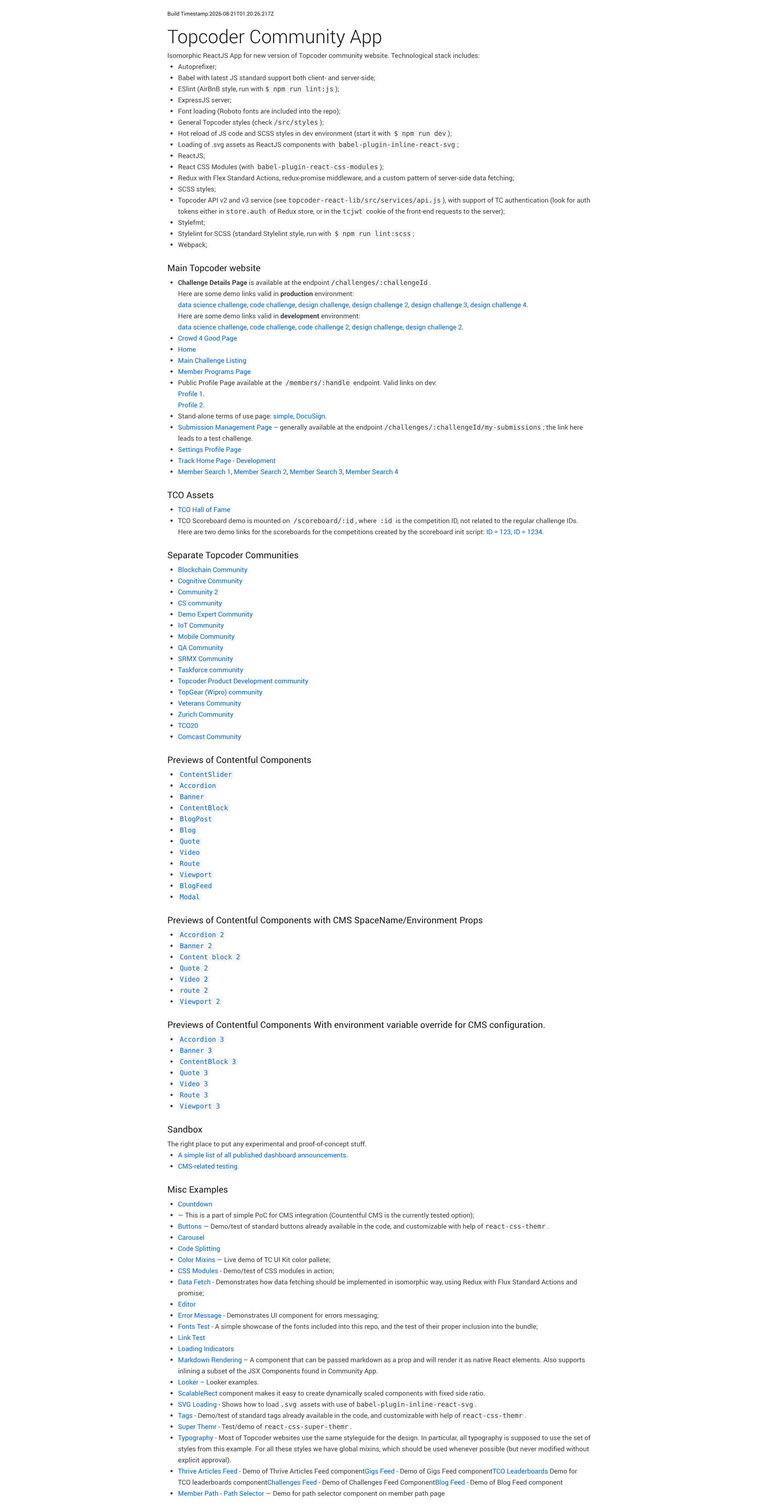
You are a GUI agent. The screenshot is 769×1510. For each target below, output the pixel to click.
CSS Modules (198, 1270)
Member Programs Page (214, 371)
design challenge (323, 304)
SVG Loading (197, 1404)
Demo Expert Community (215, 614)
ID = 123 (498, 532)
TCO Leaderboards (520, 1471)
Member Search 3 (316, 471)
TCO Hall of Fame (204, 509)
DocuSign (310, 416)
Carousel (191, 1237)
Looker (188, 1382)
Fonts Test (194, 1326)
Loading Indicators (206, 1348)
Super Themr (197, 1426)
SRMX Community (205, 658)
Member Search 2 (260, 471)
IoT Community (201, 625)
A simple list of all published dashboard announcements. (263, 1155)
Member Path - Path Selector (221, 1493)
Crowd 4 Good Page (207, 338)
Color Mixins (196, 1259)
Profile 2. (191, 405)
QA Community (200, 647)
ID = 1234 (528, 532)
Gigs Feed (380, 1471)
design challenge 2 (380, 304)
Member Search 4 (371, 471)
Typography (195, 1437)
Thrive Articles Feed (208, 1471)
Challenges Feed (292, 1482)
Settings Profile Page (209, 449)
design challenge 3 (439, 304)
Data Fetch (194, 1282)
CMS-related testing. (208, 1166)
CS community (200, 603)
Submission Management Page (225, 427)
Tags (185, 1415)
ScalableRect (198, 1393)
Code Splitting (199, 1248)
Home (187, 349)
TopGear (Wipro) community (220, 692)
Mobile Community (206, 636)
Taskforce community (210, 670)
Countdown (195, 1204)
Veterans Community (209, 703)
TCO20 (188, 725)
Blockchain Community (212, 569)
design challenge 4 (498, 304)
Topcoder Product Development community (243, 681)
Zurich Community (205, 714)
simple (283, 416)
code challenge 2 (323, 327)
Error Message (200, 1315)
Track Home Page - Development (227, 460)
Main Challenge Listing (212, 360)
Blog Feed (450, 1482)
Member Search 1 (204, 471)
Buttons (190, 1226)
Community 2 (198, 592)
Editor (187, 1304)
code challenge (272, 304)
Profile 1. (191, 394)
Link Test (191, 1337)
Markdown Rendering (210, 1360)
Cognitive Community (210, 580)
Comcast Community (209, 736)
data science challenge (212, 304)
